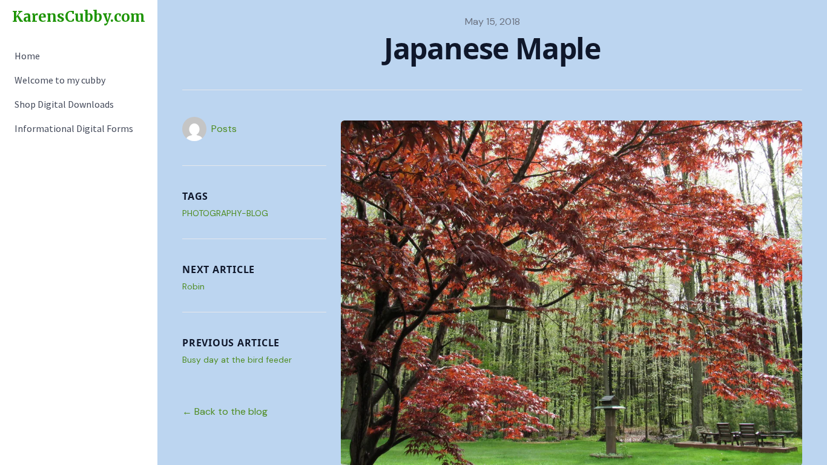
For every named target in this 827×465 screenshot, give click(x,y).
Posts (224, 128)
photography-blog (225, 213)
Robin (193, 286)
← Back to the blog (225, 411)
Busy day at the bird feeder (237, 359)
